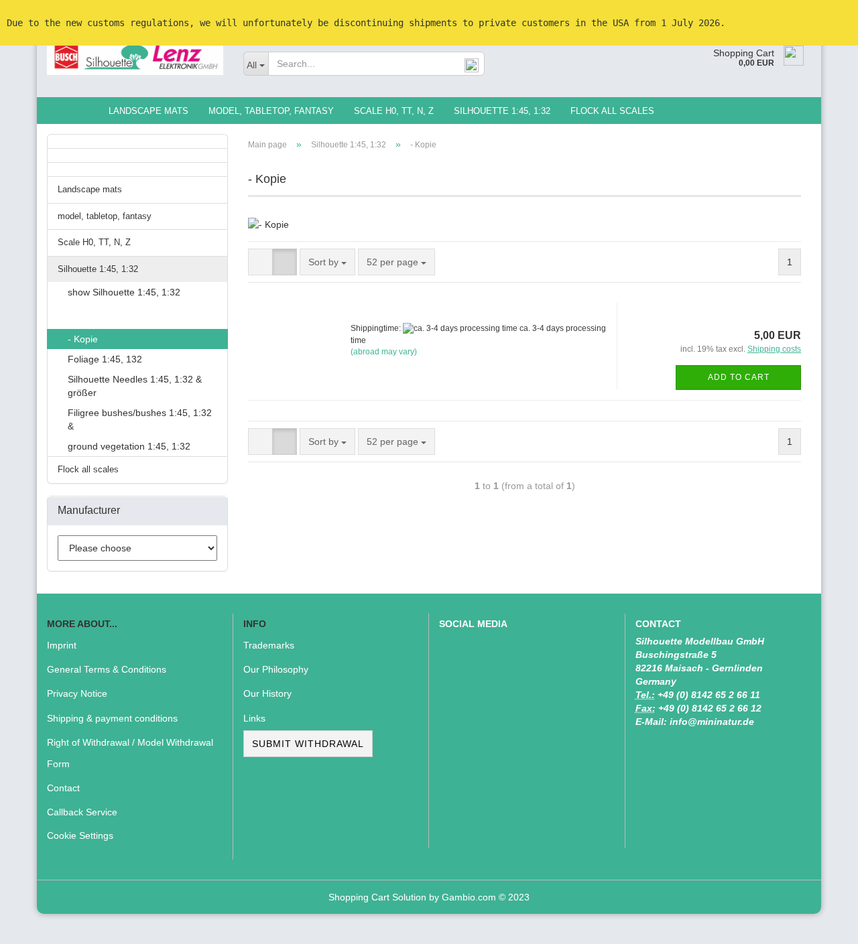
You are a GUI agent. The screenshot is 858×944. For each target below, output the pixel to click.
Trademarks (268, 645)
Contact (63, 788)
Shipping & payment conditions (112, 718)
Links (254, 718)
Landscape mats (148, 111)
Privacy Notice (77, 693)
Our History (267, 693)
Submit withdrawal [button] (308, 743)
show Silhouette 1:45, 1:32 (124, 292)
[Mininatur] (135, 57)
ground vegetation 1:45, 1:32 (129, 446)
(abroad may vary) (384, 351)
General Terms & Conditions (106, 669)
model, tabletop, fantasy (271, 111)
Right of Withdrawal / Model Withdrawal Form (130, 753)
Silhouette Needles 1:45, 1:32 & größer (135, 386)
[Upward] (821, 924)
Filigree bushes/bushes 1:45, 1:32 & (140, 419)
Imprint (61, 645)
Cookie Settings (80, 835)
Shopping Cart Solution (377, 897)
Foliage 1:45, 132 (105, 359)
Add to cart (739, 377)
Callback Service (82, 812)
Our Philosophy (275, 669)
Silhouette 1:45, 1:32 (502, 111)
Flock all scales (612, 111)
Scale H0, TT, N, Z (394, 111)
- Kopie (83, 339)
